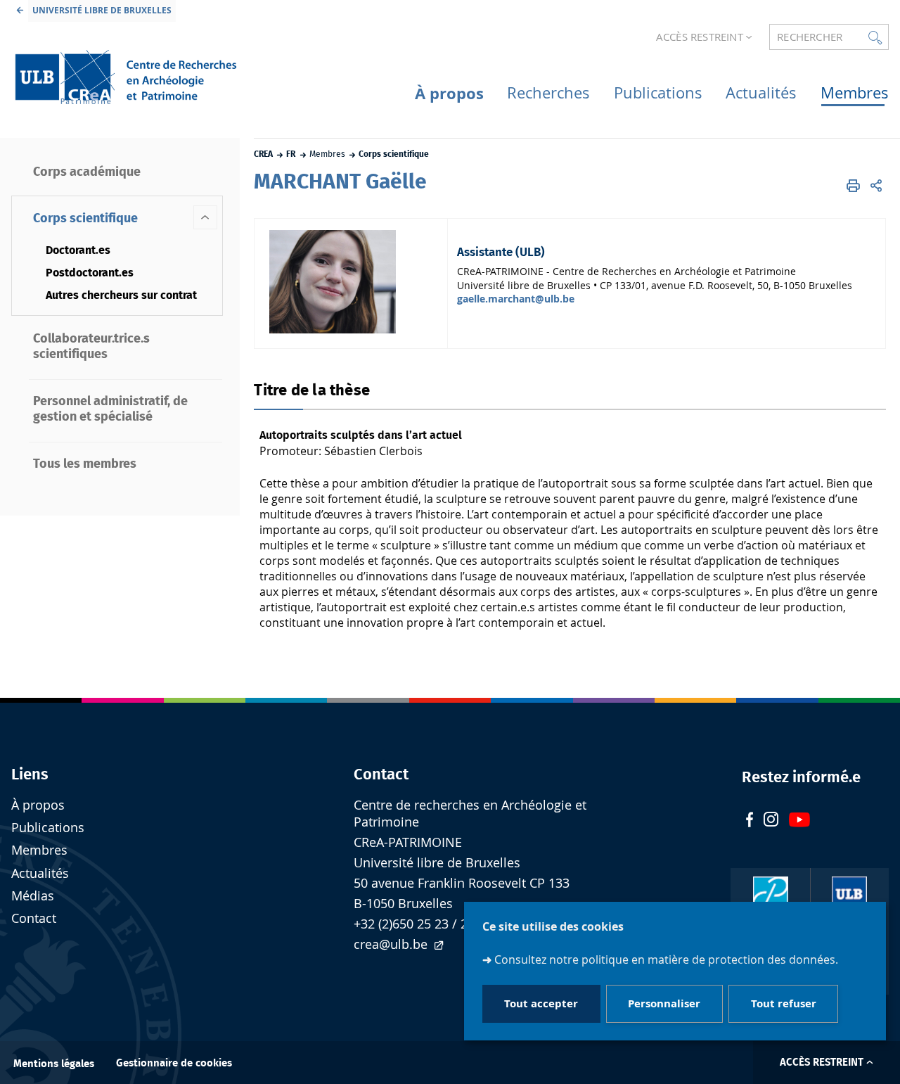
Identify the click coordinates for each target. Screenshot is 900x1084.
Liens (30, 774)
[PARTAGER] (876, 185)
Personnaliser (664, 1003)
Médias (32, 896)
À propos (38, 805)
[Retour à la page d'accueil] (125, 77)
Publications (47, 828)
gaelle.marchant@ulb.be (515, 298)
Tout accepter (541, 1003)
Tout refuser (783, 1003)
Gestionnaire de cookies (174, 1063)
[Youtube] (799, 821)
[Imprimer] (853, 185)
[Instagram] (771, 821)
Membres (39, 850)
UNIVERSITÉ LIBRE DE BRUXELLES (102, 10)
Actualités (40, 873)
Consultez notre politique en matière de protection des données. (666, 959)
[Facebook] (749, 821)
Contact (33, 918)
